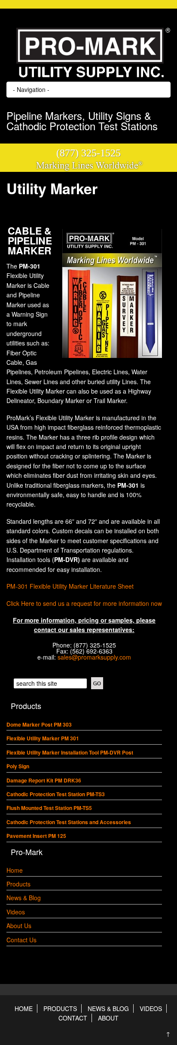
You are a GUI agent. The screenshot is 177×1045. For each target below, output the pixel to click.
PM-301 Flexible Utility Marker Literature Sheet (70, 586)
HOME (24, 1008)
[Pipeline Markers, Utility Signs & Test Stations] (88, 75)
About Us (18, 925)
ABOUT (108, 1018)
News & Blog (23, 897)
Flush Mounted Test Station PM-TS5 (49, 808)
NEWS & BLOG (108, 1008)
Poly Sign (17, 766)
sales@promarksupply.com (94, 657)
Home (14, 870)
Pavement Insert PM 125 (36, 836)
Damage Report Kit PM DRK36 (43, 780)
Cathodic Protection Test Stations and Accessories (68, 822)
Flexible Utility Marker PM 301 (42, 738)
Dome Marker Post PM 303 (39, 724)
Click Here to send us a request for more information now (84, 603)
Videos (15, 912)
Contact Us (21, 939)
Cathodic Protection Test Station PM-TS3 (55, 794)
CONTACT (72, 1018)
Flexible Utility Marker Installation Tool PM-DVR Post (69, 752)
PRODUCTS (60, 1008)
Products (18, 884)
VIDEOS (151, 1008)
